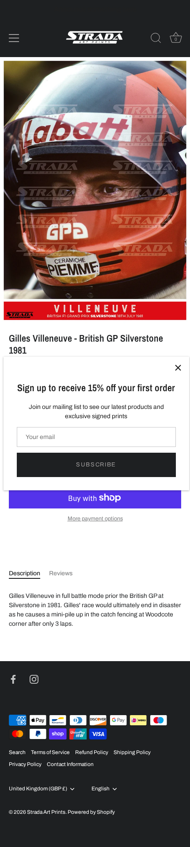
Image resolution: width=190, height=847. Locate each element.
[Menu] (14, 38)
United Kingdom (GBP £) (38, 788)
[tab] (29, 573)
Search (17, 752)
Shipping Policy (132, 752)
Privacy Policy (25, 764)
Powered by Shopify (91, 812)
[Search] (156, 39)
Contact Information (70, 764)
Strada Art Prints (46, 812)
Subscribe (96, 465)
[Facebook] (13, 679)
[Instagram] (34, 679)
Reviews (60, 573)
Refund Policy (91, 752)
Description (24, 573)
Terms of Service (50, 752)
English (100, 788)
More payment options (95, 519)
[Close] (178, 367)
